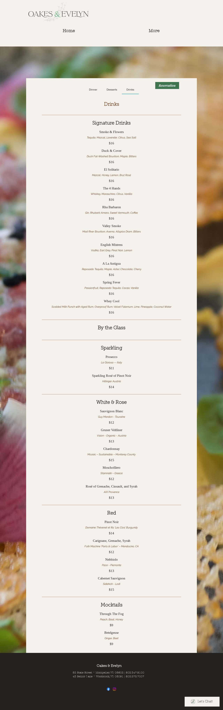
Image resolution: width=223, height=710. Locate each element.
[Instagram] (114, 689)
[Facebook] (108, 689)
